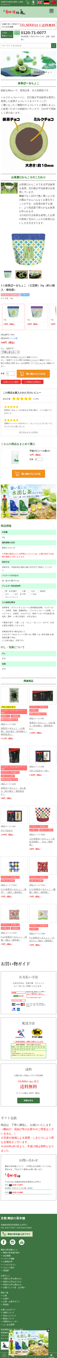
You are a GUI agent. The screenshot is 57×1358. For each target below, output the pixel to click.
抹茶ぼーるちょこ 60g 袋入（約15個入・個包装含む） (13, 791)
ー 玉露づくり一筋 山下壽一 (13, 1288)
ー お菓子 (5, 1299)
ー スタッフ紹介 (7, 1268)
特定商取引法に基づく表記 (12, 1330)
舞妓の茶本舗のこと (9, 1250)
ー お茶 (4, 1296)
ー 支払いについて (8, 1316)
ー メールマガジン (8, 1265)
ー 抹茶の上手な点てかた (11, 1282)
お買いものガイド (8, 1310)
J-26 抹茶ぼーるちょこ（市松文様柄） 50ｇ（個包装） (42, 842)
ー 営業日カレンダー (9, 1322)
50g (10, 322)
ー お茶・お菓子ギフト (10, 1302)
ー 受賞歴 (5, 1271)
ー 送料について (7, 1313)
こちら (20, 357)
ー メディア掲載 (7, 1259)
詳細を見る (28, 1100)
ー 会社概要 (6, 1256)
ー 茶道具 (5, 1305)
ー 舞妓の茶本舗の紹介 (10, 1253)
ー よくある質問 (7, 1325)
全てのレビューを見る (28, 432)
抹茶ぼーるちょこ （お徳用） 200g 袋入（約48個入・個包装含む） (14, 731)
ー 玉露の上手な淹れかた (11, 1279)
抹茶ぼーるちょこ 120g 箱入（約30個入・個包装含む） (42, 726)
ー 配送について (7, 1319)
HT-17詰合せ (7, 830)
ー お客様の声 (6, 1262)
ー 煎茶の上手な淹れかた (11, 1285)
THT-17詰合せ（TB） (39, 771)
